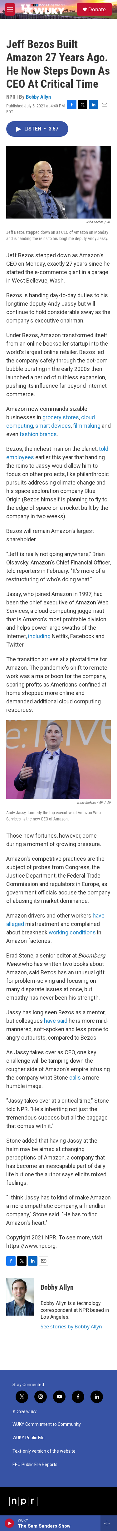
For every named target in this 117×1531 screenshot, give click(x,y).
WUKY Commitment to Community (46, 1424)
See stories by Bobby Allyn (71, 1326)
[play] (9, 1523)
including (39, 636)
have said (55, 1020)
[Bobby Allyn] (20, 1297)
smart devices (53, 425)
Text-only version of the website (44, 1451)
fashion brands (38, 434)
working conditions (71, 932)
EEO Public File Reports (34, 1464)
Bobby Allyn (38, 97)
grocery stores (60, 417)
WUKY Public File (28, 1437)
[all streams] (108, 1523)
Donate (97, 9)
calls (75, 1077)
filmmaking (86, 425)
